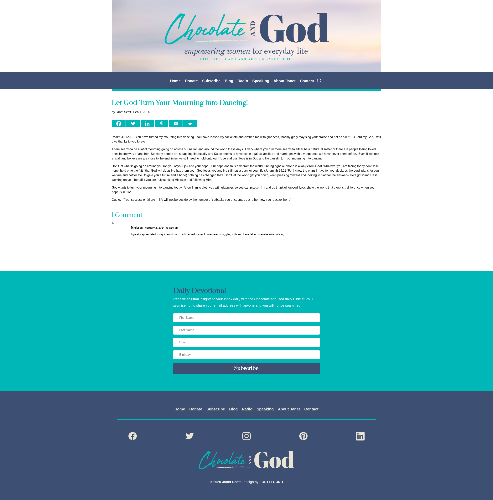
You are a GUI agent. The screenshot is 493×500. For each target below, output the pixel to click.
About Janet (284, 81)
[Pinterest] (161, 123)
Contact (307, 81)
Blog (229, 81)
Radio (242, 81)
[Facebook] (119, 123)
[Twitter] (133, 123)
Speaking (260, 81)
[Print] (190, 123)
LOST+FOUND (271, 482)
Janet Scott (123, 112)
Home (175, 81)
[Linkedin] (147, 123)
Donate (191, 81)
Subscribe (211, 81)
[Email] (176, 123)
